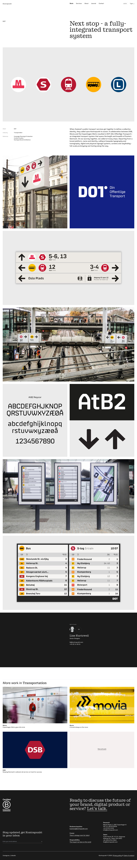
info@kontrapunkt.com (110, 830)
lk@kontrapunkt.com (76, 642)
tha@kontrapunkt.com (110, 842)
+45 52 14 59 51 (75, 644)
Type (131, 3)
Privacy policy (117, 855)
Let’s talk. (97, 809)
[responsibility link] (13, 805)
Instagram (6, 855)
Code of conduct (129, 855)
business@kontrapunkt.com (79, 828)
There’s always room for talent (79, 835)
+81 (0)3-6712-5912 (110, 840)
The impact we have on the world (80, 842)
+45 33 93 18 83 (108, 828)
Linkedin (13, 855)
